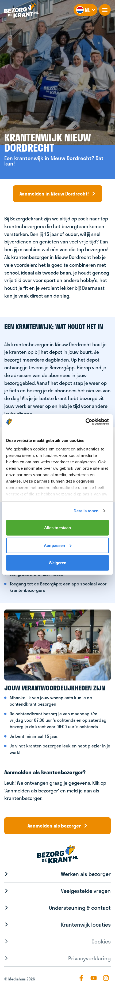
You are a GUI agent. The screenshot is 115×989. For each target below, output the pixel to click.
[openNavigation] (105, 10)
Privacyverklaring (89, 958)
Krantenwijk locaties (86, 924)
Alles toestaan (57, 527)
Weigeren (58, 563)
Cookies (101, 941)
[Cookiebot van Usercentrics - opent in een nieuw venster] (85, 421)
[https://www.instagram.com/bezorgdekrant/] (106, 978)
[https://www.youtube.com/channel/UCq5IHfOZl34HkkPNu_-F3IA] (93, 978)
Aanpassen (54, 545)
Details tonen (86, 510)
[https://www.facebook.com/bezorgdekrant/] (81, 978)
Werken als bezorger (86, 874)
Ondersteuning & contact (80, 908)
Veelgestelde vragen (86, 891)
